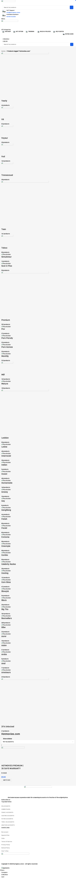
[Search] (71, 7)
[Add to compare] (3, 762)
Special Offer (5, 835)
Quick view (8, 762)
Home (3, 51)
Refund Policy (5, 848)
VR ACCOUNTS (5, 806)
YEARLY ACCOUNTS (7, 812)
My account (4, 832)
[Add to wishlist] (13, 762)
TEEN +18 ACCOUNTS (7, 822)
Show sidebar (7, 739)
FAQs (3, 838)
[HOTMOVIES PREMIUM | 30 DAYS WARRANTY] (13, 753)
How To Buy (4, 851)
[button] (6, 780)
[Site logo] (8, 3)
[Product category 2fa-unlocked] (38, 392)
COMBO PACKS (5, 809)
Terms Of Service (6, 841)
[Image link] (38, 791)
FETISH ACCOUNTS (7, 819)
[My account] (2, 27)
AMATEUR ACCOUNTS (8, 825)
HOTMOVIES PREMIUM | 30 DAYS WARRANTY (12, 767)
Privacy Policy (5, 845)
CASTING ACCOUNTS (7, 816)
